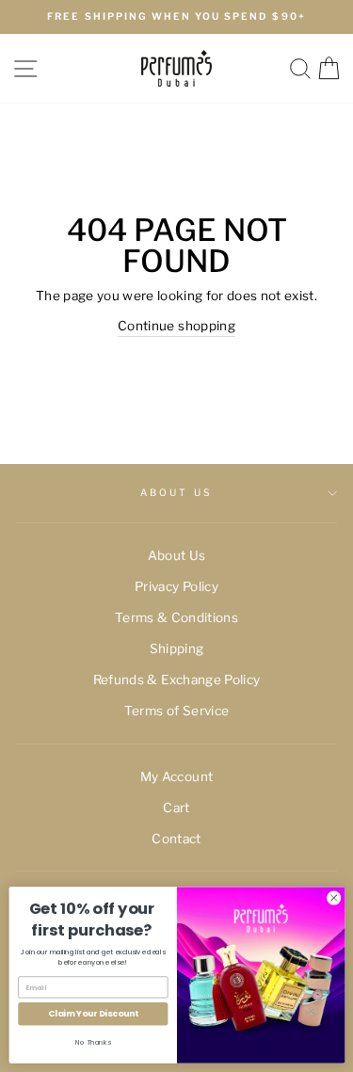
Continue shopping (176, 325)
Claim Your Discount (92, 1014)
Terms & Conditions (176, 617)
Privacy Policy (176, 586)
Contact (176, 838)
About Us (176, 493)
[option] (176, 16)
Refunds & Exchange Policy (177, 679)
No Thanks (93, 1042)
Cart (176, 807)
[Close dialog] (333, 897)
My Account (176, 776)
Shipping (177, 648)
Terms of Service (176, 710)
